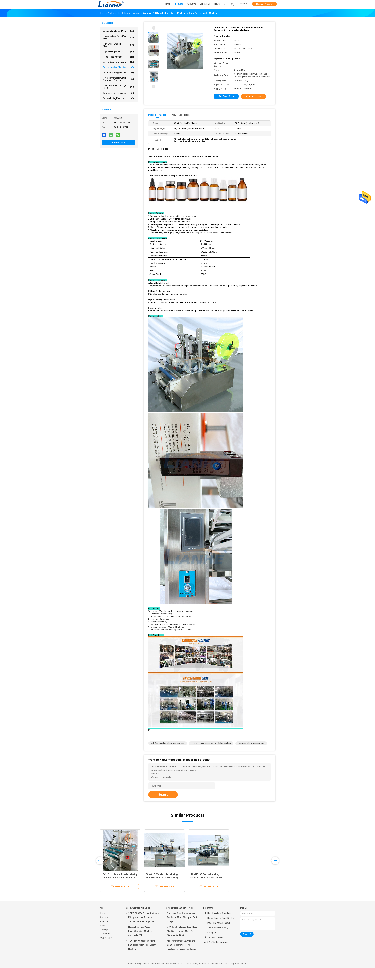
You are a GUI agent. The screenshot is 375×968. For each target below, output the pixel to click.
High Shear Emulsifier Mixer (118, 45)
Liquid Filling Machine (118, 51)
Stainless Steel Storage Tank (118, 86)
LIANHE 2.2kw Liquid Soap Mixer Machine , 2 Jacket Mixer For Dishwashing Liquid (182, 931)
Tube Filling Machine (118, 57)
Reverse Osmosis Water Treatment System (118, 79)
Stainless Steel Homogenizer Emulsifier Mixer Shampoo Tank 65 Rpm (182, 917)
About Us (104, 921)
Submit (163, 794)
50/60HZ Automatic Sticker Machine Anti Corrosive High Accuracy (161, 877)
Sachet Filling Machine (118, 98)
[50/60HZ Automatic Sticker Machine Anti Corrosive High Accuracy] (164, 850)
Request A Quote (264, 4)
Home (102, 913)
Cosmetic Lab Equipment (118, 93)
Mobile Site (105, 934)
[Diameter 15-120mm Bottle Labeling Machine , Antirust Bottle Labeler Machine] (185, 51)
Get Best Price (226, 96)
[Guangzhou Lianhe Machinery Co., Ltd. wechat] (118, 134)
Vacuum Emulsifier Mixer (118, 31)
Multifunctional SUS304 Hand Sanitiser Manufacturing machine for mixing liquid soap (181, 945)
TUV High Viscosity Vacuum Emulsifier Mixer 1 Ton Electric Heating (142, 945)
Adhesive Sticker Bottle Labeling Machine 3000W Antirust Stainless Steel (208, 877)
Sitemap (104, 929)
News (102, 925)
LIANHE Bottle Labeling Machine (251, 743)
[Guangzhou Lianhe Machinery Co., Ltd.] (111, 4)
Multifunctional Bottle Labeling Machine (167, 743)
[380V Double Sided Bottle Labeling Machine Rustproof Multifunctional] (120, 850)
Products (104, 917)
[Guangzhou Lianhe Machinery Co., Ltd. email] (104, 134)
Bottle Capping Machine (118, 62)
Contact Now (118, 143)
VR (225, 4)
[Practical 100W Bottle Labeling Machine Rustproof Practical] (252, 850)
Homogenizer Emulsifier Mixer (118, 37)
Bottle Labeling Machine (118, 67)
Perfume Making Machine (118, 72)
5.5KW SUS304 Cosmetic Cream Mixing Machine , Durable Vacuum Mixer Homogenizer (143, 917)
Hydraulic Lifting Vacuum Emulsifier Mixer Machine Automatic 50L (140, 931)
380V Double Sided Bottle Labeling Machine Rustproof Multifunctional (120, 877)
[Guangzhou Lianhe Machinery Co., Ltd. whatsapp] (111, 134)
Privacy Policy (106, 938)
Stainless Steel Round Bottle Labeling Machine (211, 743)
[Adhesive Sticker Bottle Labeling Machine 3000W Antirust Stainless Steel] (208, 850)
